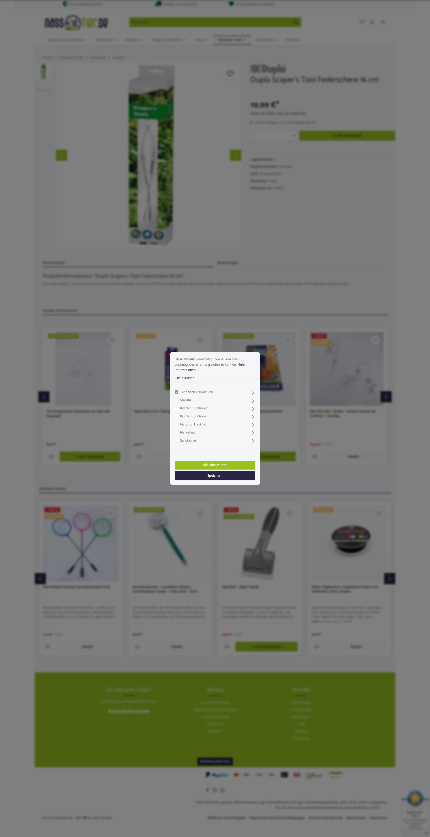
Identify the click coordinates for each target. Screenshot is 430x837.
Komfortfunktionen (194, 408)
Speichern (215, 476)
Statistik (186, 400)
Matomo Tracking (193, 424)
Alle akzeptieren (215, 465)
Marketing (187, 432)
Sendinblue (188, 440)
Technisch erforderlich (196, 392)
